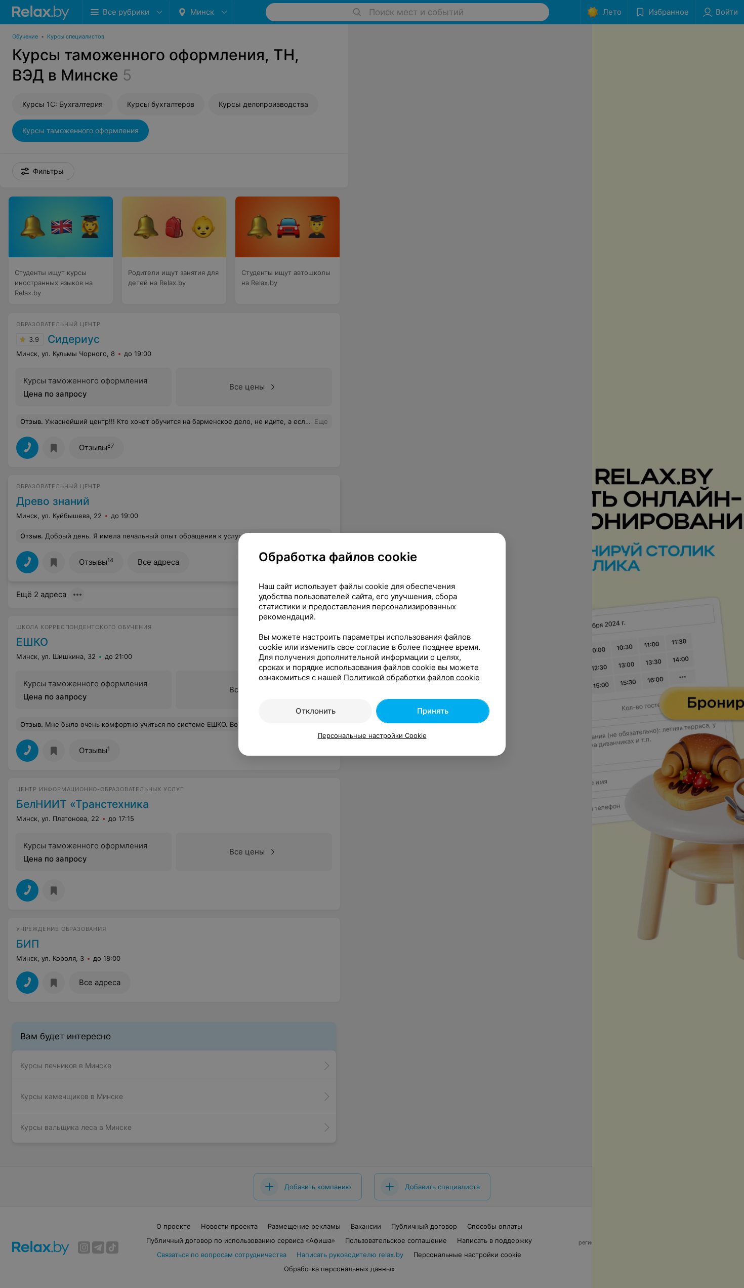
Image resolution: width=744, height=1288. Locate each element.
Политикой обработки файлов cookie (412, 677)
